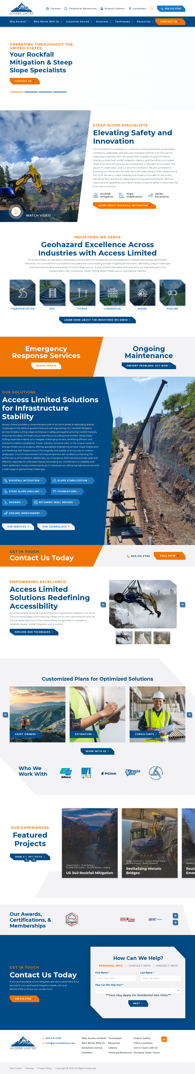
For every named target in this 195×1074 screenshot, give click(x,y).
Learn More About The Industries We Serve (96, 320)
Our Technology (54, 526)
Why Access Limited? (94, 1038)
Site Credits (16, 1068)
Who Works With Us (93, 1043)
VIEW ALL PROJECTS (28, 857)
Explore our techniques (32, 632)
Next (182, 604)
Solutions (87, 1052)
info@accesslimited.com (60, 1043)
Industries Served (92, 1048)
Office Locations (143, 1043)
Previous (103, 604)
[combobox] (138, 991)
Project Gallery (142, 1038)
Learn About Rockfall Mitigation (123, 205)
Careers (112, 1048)
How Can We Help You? (109, 984)
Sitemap (29, 1068)
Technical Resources (120, 1052)
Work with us (96, 751)
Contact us (168, 21)
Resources (114, 1043)
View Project (101, 875)
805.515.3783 (172, 8)
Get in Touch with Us (146, 1048)
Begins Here (44, 365)
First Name (102, 972)
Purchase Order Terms (147, 1052)
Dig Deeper (22, 79)
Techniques (115, 1038)
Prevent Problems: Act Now (147, 365)
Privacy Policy (44, 1068)
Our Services (16, 526)
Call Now (168, 555)
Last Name (147, 972)
